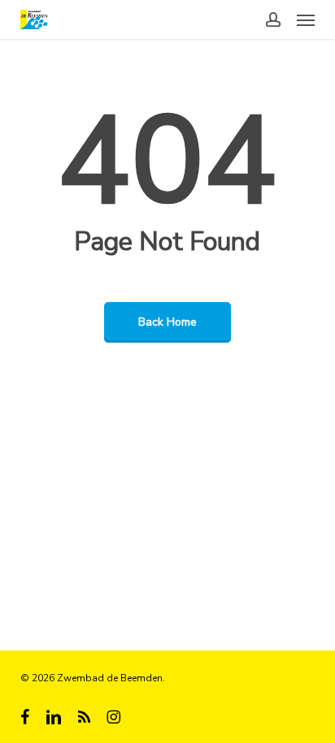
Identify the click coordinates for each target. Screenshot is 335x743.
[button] (306, 19)
